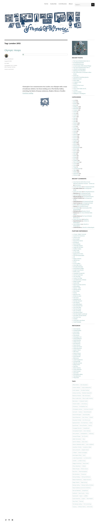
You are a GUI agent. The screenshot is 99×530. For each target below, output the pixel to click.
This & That (76, 162)
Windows (75, 175)
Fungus (75, 128)
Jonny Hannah (76, 356)
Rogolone (86, 219)
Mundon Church (86, 211)
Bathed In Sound (77, 79)
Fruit (74, 126)
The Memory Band (77, 312)
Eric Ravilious (84, 422)
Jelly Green (76, 351)
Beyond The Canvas (78, 240)
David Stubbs (86, 414)
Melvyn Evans (76, 364)
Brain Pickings (76, 244)
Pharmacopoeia (83, 471)
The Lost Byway (77, 310)
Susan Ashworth (77, 369)
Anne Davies (76, 332)
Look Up (75, 87)
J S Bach (75, 452)
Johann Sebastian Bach (79, 444)
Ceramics (75, 110)
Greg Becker (86, 428)
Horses (75, 136)
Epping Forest (76, 422)
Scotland (75, 493)
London (74, 460)
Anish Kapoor (76, 390)
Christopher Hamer (77, 409)
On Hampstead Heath (78, 62)
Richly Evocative (77, 296)
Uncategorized (76, 168)
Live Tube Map (76, 276)
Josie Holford (76, 208)
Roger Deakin (76, 482)
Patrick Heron (84, 468)
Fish (74, 121)
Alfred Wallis (76, 384)
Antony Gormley (77, 393)
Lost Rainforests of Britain (79, 279)
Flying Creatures (77, 258)
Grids (74, 133)
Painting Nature (77, 289)
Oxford (84, 466)
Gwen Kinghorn (77, 224)
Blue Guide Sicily (77, 398)
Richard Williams (86, 477)
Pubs (74, 154)
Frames (75, 124)
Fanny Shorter (76, 345)
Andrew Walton (76, 387)
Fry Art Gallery (76, 263)
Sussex (83, 498)
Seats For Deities (77, 92)
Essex (90, 422)
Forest (74, 262)
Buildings (75, 107)
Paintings (75, 146)
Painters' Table (77, 288)
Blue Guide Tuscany (88, 398)
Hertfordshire (84, 433)
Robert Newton (77, 368)
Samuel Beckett (77, 490)
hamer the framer (8, 59)
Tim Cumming (87, 504)
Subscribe (53, 4)
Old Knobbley (76, 286)
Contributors (63, 4)
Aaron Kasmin (76, 329)
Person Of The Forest (78, 85)
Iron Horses (78, 185)
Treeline (75, 83)
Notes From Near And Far (79, 284)
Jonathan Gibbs (77, 355)
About (71, 4)
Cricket (75, 115)
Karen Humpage (82, 452)
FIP (74, 257)
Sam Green (76, 297)
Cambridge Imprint (78, 245)
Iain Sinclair (85, 436)
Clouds (75, 111)
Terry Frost (75, 501)
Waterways (76, 173)
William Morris (82, 506)
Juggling (75, 141)
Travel (74, 163)
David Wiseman (77, 340)
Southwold (75, 495)
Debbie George (76, 342)
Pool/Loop (75, 75)
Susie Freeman (77, 371)
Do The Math (76, 252)
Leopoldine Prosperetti (78, 273)
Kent (84, 455)
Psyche (75, 292)
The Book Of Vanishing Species (81, 77)
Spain (81, 495)
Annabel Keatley (77, 330)
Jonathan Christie (77, 447)
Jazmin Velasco (77, 350)
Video (74, 170)
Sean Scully (81, 493)
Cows (74, 113)
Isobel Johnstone (77, 348)
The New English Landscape (80, 314)
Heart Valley (76, 80)
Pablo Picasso (76, 468)
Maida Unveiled (77, 281)
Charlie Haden (76, 403)
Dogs (74, 118)
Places (74, 150)
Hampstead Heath (77, 430)
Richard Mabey (76, 477)
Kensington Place (77, 455)
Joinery (75, 139)
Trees (74, 165)
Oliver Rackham (77, 466)
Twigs (74, 167)
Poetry (74, 152)
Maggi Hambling (77, 463)
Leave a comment (9, 69)
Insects (75, 137)
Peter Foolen (76, 291)
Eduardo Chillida (77, 420)
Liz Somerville (76, 361)
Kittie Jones (76, 358)
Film (74, 120)
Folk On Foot (76, 260)
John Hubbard (90, 444)
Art (5, 63)
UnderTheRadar (77, 322)
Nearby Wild (76, 283)
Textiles (75, 160)
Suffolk (86, 495)
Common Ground (88, 409)
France (90, 425)
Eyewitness (75, 425)
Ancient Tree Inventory (79, 236)
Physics (75, 149)
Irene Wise (76, 195)
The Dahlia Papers (77, 304)
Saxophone (85, 490)
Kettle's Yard (76, 271)
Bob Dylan (75, 401)
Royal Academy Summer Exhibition (82, 487)
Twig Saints (76, 377)
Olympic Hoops (12, 50)
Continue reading (28, 93)
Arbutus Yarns (76, 237)
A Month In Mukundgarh (79, 69)
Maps (74, 142)
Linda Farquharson (78, 359)
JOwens (75, 204)
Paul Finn (75, 366)
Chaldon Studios (77, 249)
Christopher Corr (8, 65)
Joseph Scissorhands (78, 270)
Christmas (75, 406)
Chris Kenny (76, 335)
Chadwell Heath (83, 401)
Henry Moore (76, 433)
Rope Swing (84, 482)
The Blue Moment (77, 301)
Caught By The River (78, 247)
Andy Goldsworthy (86, 387)
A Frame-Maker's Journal (79, 234)
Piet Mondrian (76, 474)
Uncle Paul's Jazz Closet (79, 320)
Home (46, 4)
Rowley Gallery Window (87, 485)
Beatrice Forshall (77, 395)
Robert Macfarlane (77, 479)
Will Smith (89, 506)
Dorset (91, 417)
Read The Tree (76, 294)
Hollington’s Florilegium (79, 93)
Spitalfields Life (77, 299)
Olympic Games (11, 67)
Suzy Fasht (76, 372)
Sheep (74, 157)
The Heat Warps (77, 309)
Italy (84, 439)
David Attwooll (87, 411)
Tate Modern (90, 498)
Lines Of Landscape (78, 275)
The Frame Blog (77, 307)
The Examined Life (77, 305)
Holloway (91, 433)
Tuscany (75, 506)
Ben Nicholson (86, 395)
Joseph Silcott (85, 449)
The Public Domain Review (79, 315)
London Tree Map (77, 278)
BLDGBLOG (76, 242)
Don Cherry (85, 417)
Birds (74, 102)
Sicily (87, 493)
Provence (83, 474)
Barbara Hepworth (87, 393)
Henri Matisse (87, 430)
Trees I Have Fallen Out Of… (80, 88)
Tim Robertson (77, 376)
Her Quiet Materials (78, 266)
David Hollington (77, 338)
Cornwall (75, 411)
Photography (76, 147)
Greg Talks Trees (77, 265)
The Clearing (76, 302)
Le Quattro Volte (77, 82)
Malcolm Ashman (77, 363)
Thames (81, 501)
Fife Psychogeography (78, 255)
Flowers (75, 123)
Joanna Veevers (77, 353)
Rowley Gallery (76, 485)
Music (74, 144)
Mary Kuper (86, 463)
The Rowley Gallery (78, 374)
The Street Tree (77, 317)
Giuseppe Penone (77, 428)
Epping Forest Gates (78, 253)
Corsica (80, 411)
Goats (74, 131)
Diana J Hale (76, 250)
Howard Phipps (76, 436)
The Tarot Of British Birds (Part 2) (81, 61)
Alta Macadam (84, 384)
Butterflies (76, 108)
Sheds (74, 155)
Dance (74, 116)
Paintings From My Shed (79, 70)
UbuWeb (75, 319)
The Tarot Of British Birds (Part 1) (81, 67)
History (75, 134)
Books (74, 103)
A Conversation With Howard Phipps (82, 66)
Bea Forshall (76, 239)
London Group (81, 460)
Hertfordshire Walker (78, 268)
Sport (7, 63)
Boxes (74, 105)
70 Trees (75, 90)
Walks (74, 172)
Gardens (75, 129)
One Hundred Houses (78, 64)
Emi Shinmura (76, 343)
